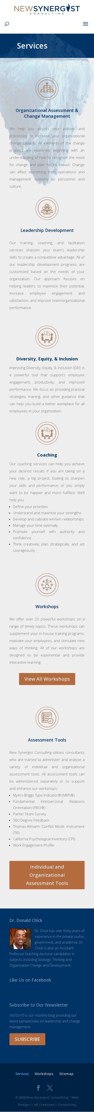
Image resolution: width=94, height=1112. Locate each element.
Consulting (67, 1104)
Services (22, 1073)
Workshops (44, 1073)
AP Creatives (44, 1104)
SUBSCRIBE (27, 1039)
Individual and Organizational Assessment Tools (47, 875)
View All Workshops (47, 679)
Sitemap (66, 1073)
